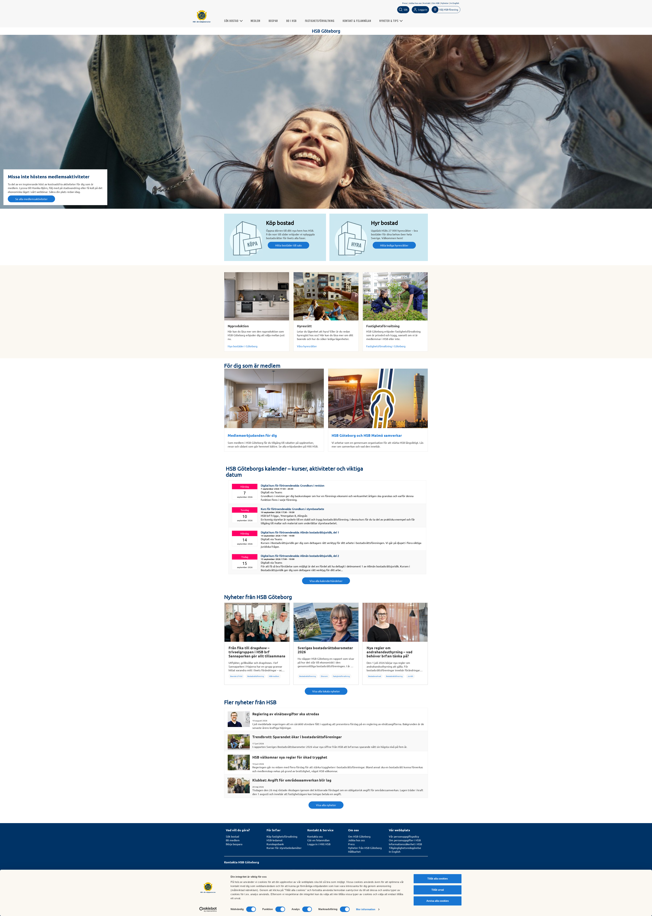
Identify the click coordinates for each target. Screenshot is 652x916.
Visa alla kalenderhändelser (326, 580)
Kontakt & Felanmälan (357, 21)
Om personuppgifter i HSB (405, 840)
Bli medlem (233, 840)
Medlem (255, 21)
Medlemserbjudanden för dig (252, 435)
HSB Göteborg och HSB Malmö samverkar (367, 435)
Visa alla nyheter (326, 805)
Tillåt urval (437, 889)
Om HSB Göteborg (359, 836)
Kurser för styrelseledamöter (284, 847)
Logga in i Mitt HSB (318, 844)
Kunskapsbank (275, 844)
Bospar (273, 21)
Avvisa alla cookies (437, 900)
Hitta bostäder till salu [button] (288, 245)
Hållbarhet (354, 851)
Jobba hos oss (415, 3)
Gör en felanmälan (318, 840)
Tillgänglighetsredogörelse (405, 847)
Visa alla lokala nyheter (326, 691)
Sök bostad (231, 21)
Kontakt (426, 3)
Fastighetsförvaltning (319, 21)
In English (454, 3)
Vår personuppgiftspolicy (404, 836)
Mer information (365, 909)
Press (404, 3)
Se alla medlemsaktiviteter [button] (31, 199)
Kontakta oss (315, 836)
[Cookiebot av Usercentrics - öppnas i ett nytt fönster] (208, 909)
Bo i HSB (291, 21)
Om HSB (435, 3)
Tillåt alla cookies (437, 878)
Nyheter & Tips (389, 21)
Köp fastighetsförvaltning (282, 836)
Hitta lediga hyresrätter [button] (394, 245)
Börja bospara (234, 844)
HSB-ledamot (275, 840)
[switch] (280, 909)
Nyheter (445, 3)
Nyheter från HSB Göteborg (365, 847)
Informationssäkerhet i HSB (405, 844)
